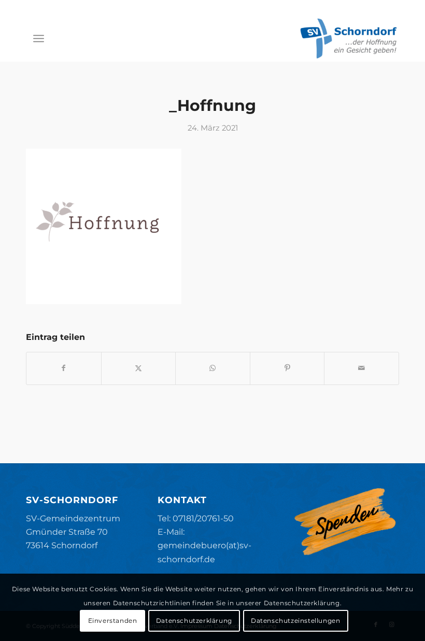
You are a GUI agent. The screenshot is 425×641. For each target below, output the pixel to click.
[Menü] (38, 38)
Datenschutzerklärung (194, 620)
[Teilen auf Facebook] (63, 368)
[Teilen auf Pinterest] (287, 368)
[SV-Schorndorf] (348, 38)
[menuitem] (38, 38)
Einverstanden (112, 620)
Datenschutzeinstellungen (295, 620)
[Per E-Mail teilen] (361, 368)
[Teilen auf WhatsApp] (213, 368)
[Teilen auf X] (139, 368)
